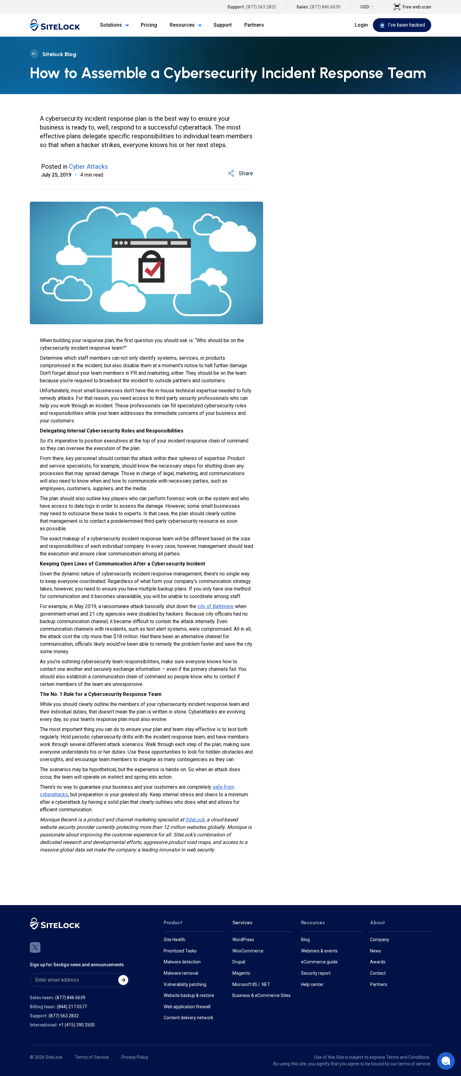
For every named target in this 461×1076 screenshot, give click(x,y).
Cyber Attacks (88, 166)
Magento (241, 973)
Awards (377, 961)
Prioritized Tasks (180, 950)
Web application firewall (187, 1006)
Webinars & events (319, 950)
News (375, 950)
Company (379, 939)
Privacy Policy (134, 1057)
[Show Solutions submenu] (125, 25)
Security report (316, 973)
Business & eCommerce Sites (261, 995)
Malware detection (182, 961)
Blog (305, 939)
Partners (378, 984)
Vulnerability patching (185, 984)
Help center (312, 984)
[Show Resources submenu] (198, 25)
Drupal (238, 961)
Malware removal (181, 973)
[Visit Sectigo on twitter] (35, 947)
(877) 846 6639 (325, 6)
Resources (313, 922)
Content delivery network (188, 1017)
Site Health (174, 939)
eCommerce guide (319, 961)
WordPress (243, 939)
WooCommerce (247, 950)
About (377, 922)
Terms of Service (92, 1057)
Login (361, 25)
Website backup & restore (189, 995)
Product (173, 922)
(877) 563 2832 (261, 6)
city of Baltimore (216, 606)
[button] (446, 1061)
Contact (378, 973)
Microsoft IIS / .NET (251, 984)
